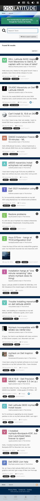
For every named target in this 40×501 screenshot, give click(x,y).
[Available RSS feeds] (36, 485)
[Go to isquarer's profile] (4, 272)
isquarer (10, 281)
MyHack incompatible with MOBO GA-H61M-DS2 (21, 328)
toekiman (11, 193)
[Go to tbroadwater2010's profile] (4, 354)
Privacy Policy (12, 489)
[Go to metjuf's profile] (4, 114)
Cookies (29, 489)
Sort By (34, 51)
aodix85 (10, 167)
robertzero (11, 332)
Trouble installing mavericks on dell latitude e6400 (22, 302)
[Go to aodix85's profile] (4, 163)
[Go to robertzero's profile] (4, 328)
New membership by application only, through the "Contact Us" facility (20, 21)
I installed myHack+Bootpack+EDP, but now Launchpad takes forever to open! (22, 435)
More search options (29, 36)
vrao (9, 306)
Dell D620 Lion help (18, 461)
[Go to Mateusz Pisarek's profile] (4, 60)
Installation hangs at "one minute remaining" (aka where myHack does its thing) (21, 275)
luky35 (10, 216)
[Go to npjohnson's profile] (4, 88)
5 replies (21, 151)
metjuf (10, 116)
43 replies (24, 367)
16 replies (24, 342)
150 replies (23, 102)
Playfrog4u (11, 464)
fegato (10, 384)
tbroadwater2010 (13, 358)
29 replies (23, 316)
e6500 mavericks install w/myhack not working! (20, 164)
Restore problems (17, 214)
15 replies (22, 203)
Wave (10, 142)
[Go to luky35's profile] (4, 215)
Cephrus (10, 410)
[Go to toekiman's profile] (4, 189)
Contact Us (22, 489)
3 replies (20, 126)
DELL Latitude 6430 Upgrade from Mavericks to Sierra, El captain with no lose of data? (23, 61)
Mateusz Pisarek (13, 66)
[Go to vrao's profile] (4, 302)
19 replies (23, 419)
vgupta (10, 441)
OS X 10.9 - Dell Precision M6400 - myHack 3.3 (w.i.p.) (23, 380)
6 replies (22, 76)
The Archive (32, 66)
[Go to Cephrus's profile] (4, 406)
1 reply (22, 393)
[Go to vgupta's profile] (4, 432)
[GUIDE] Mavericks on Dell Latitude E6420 (21, 88)
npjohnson (11, 92)
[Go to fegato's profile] (4, 380)
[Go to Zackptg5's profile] (4, 238)
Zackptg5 (11, 242)
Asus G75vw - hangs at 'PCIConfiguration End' (20, 238)
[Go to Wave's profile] (4, 138)
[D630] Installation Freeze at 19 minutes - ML (22, 138)
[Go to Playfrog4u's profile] (4, 462)
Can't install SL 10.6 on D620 (22, 113)
